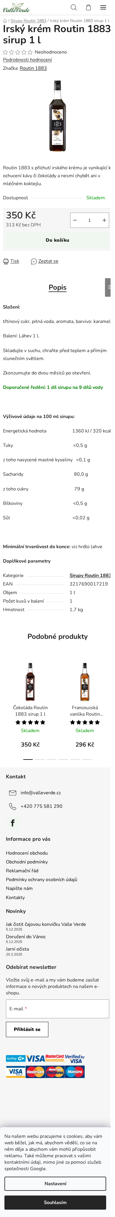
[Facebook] (12, 823)
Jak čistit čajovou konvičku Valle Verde (46, 924)
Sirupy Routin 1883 (91, 575)
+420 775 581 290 (42, 806)
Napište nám (19, 888)
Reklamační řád (22, 871)
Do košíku (57, 240)
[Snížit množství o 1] (74, 220)
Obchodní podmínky (27, 862)
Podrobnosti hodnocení (27, 60)
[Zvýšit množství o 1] (104, 220)
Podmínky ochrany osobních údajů (41, 879)
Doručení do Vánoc (26, 937)
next (109, 682)
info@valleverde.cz (41, 793)
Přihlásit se (27, 1029)
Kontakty (15, 897)
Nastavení (55, 1183)
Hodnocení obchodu (27, 853)
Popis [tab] (58, 287)
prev (6, 682)
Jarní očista (17, 949)
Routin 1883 (33, 68)
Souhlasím (55, 1202)
